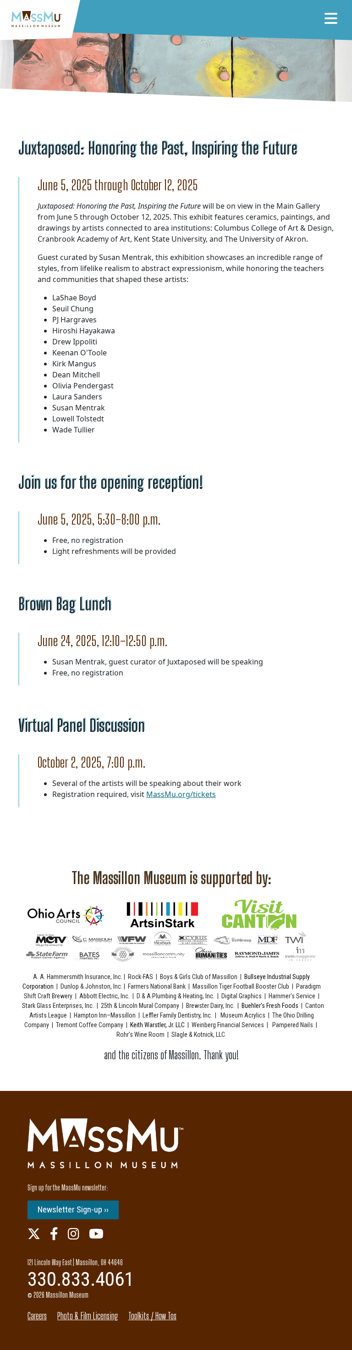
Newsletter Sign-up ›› (73, 1209)
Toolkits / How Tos (152, 1316)
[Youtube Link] (96, 1233)
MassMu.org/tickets (181, 794)
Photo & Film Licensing (87, 1316)
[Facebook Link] (54, 1233)
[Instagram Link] (73, 1233)
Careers (37, 1316)
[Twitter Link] (34, 1233)
